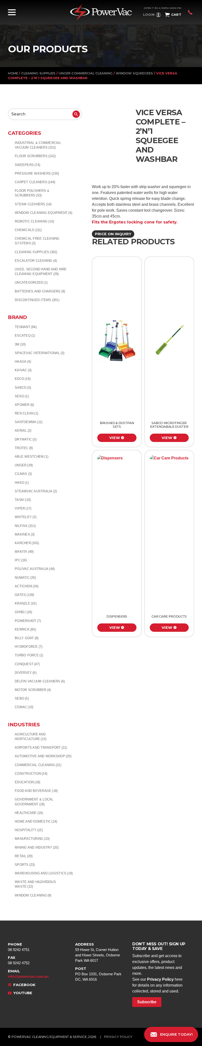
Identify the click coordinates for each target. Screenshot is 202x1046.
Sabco (23, 387)
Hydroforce (28, 646)
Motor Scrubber (33, 690)
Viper (23, 508)
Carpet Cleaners (35, 182)
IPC (21, 560)
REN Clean (26, 413)
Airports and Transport (41, 747)
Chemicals (28, 230)
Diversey (25, 672)
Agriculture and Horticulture (30, 736)
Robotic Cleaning (34, 221)
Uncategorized (31, 282)
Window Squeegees (134, 73)
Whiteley (25, 517)
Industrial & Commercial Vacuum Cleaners (38, 145)
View (114, 438)
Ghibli (23, 612)
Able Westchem (31, 456)
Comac (24, 707)
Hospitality (29, 830)
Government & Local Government (34, 802)
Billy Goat (26, 638)
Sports (25, 865)
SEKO (22, 396)
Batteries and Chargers (40, 291)
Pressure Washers (37, 173)
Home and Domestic (36, 821)
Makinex (25, 534)
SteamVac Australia (36, 491)
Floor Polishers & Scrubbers (32, 193)
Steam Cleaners (33, 204)
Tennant (26, 327)
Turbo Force (29, 655)
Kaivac (23, 370)
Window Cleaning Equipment (43, 213)
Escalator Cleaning (36, 260)
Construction (31, 773)
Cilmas (23, 474)
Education (27, 782)
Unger (24, 465)
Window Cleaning (33, 895)
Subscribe (146, 1002)
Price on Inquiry (113, 234)
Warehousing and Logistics (44, 873)
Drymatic (25, 439)
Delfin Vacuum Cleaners (40, 681)
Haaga (23, 361)
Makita (24, 551)
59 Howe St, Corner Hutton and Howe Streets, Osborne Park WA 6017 (97, 952)
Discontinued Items (37, 300)
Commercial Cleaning (38, 765)
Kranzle (25, 603)
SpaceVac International (39, 353)
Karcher (27, 543)
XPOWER (24, 405)
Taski (23, 500)
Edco (23, 379)
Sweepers (27, 165)
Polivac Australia (35, 569)
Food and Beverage (36, 791)
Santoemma (28, 422)
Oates (24, 595)
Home (13, 73)
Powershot (28, 621)
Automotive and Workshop (43, 756)
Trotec (24, 448)
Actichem (26, 586)
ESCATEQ (25, 335)
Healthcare (29, 813)
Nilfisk (25, 526)
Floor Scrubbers (35, 156)
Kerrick (25, 629)
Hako (22, 482)
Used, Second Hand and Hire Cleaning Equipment (41, 271)
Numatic (25, 577)
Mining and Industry (37, 847)
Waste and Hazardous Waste (35, 884)
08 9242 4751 (19, 947)
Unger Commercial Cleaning (86, 73)
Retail (24, 856)
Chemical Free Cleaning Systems (37, 241)
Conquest (27, 664)
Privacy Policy (160, 979)
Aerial (23, 430)
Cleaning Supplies (38, 73)
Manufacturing (32, 838)
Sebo (22, 698)
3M (20, 344)
